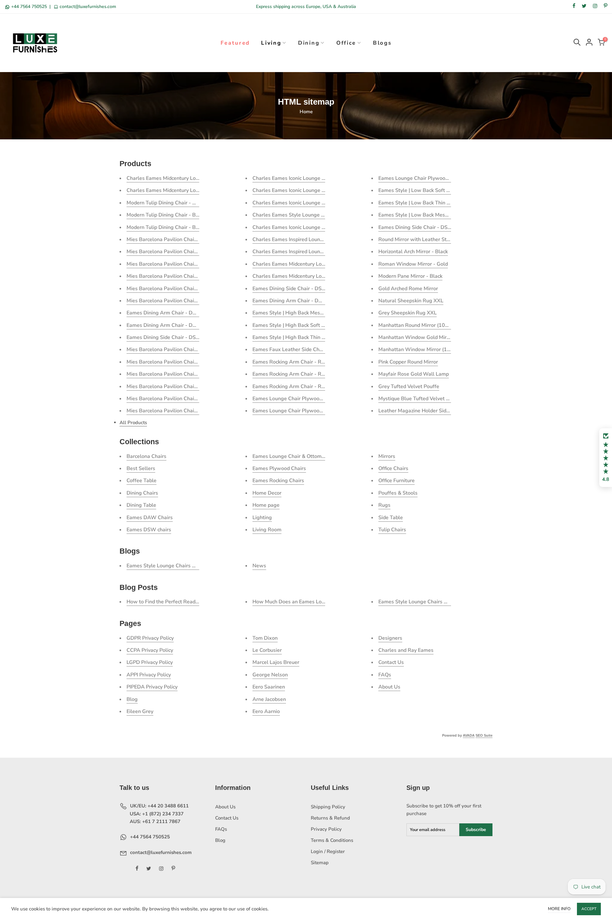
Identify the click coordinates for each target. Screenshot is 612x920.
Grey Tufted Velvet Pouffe (408, 386)
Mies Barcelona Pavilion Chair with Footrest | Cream (187, 300)
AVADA (469, 735)
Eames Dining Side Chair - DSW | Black (298, 288)
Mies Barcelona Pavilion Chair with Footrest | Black (186, 251)
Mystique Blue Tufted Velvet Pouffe (420, 398)
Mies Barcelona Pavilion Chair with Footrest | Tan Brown (192, 276)
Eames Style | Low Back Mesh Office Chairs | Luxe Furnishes (448, 214)
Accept (588, 908)
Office (346, 43)
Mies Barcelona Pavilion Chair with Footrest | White (187, 288)
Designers (390, 638)
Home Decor (266, 493)
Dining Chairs (142, 493)
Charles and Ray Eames (405, 650)
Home (306, 111)
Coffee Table (142, 480)
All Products (133, 422)
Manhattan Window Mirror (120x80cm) (424, 349)
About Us (389, 686)
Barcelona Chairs (146, 456)
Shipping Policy (328, 807)
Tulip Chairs (392, 529)
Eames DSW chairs (149, 529)
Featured (235, 43)
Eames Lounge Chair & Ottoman (289, 456)
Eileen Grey (140, 711)
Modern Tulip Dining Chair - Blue (165, 214)
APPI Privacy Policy (149, 674)
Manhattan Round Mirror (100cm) (417, 325)
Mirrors (386, 456)
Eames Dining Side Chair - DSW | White (173, 337)
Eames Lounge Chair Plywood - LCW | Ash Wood (309, 398)
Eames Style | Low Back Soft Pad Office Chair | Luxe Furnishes (450, 190)
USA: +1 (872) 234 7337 (156, 814)
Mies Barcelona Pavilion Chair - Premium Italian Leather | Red (198, 361)
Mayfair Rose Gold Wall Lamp (413, 374)
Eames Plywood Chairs (279, 468)
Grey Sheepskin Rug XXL (407, 312)
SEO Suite (484, 735)
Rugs (384, 505)
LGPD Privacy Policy (150, 662)
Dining (308, 43)
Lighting (262, 517)
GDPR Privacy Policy (150, 638)
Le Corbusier (267, 650)
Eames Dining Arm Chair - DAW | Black (298, 300)
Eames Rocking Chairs (278, 480)
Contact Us (391, 662)
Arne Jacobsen (269, 699)
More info (559, 909)
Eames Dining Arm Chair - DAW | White (173, 312)
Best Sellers (141, 468)
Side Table (390, 517)
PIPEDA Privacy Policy (152, 686)
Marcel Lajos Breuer (275, 662)
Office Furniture (396, 480)
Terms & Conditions (332, 840)
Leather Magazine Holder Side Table (420, 410)
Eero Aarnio (266, 711)
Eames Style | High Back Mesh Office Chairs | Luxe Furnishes (322, 312)
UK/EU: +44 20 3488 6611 (159, 806)
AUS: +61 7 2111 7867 (154, 821)
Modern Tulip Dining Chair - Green (167, 202)
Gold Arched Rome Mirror (408, 288)
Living (271, 43)
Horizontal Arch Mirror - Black (413, 251)
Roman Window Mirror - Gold (413, 264)
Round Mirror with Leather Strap (416, 239)
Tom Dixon (265, 638)
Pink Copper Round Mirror (408, 361)
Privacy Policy (326, 829)
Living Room (266, 529)
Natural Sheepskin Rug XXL (410, 300)
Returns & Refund (330, 818)
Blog (132, 699)
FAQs (384, 674)
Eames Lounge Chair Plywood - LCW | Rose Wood (311, 410)
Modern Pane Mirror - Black (410, 276)
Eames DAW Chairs (150, 517)
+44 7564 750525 (29, 7)
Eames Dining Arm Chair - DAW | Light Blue (178, 325)
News (259, 565)
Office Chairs (393, 468)
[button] (605, 457)
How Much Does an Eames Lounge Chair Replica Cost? (316, 601)
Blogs (382, 43)
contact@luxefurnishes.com (87, 7)
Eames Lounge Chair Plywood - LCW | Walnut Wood (439, 178)
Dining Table (141, 505)
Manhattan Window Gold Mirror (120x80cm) (430, 337)
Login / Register (328, 851)
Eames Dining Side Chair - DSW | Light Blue (429, 227)
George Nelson (270, 674)
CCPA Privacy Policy (150, 650)
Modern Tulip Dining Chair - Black (166, 227)
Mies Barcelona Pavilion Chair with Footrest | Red (184, 264)
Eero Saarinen (268, 686)
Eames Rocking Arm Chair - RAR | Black (298, 361)
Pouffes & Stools (398, 493)
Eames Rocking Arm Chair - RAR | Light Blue (304, 374)
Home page (266, 505)
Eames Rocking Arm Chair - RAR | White (299, 386)
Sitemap (320, 862)
